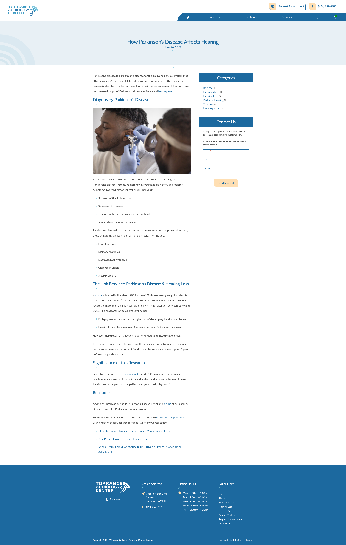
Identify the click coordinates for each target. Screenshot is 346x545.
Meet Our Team (227, 502)
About (222, 498)
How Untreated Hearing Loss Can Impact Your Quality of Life (134, 431)
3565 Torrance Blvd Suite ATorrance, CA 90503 (156, 497)
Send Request (226, 183)
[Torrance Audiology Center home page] (31, 10)
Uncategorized (211, 108)
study (98, 295)
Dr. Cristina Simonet (126, 373)
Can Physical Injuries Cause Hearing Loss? (123, 438)
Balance (207, 87)
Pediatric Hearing (213, 100)
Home (222, 493)
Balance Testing (227, 515)
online (167, 403)
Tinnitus (208, 104)
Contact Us (224, 523)
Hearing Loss (210, 96)
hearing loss (165, 91)
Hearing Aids (210, 91)
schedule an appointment (170, 417)
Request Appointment (230, 519)
